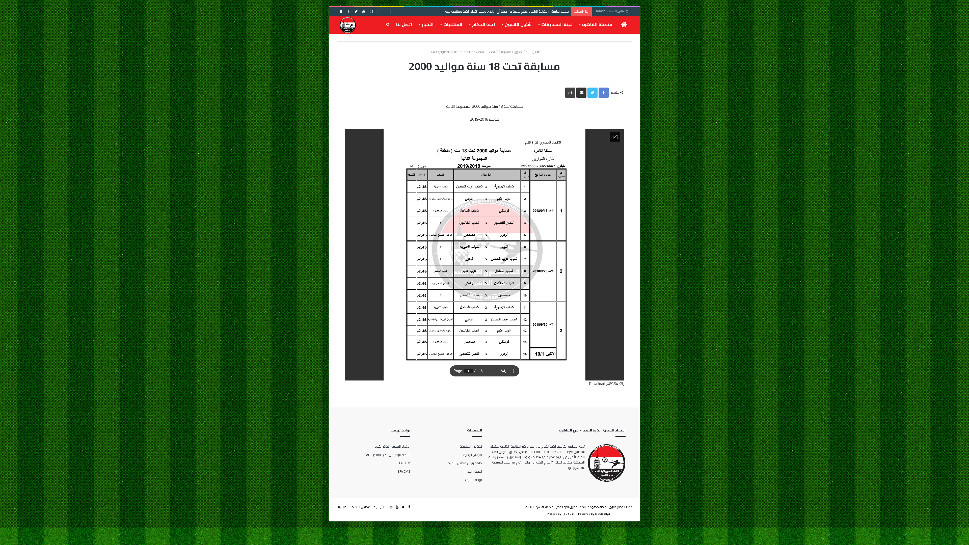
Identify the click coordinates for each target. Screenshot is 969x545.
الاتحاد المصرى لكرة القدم (392, 446)
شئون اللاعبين (518, 24)
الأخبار (428, 24)
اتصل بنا (404, 24)
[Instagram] (371, 11)
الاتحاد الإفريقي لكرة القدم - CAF (387, 455)
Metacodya (602, 513)
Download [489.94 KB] (606, 383)
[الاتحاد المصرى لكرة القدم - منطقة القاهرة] (347, 25)
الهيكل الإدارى (472, 471)
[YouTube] (363, 11)
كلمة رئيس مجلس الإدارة (465, 463)
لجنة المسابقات (556, 24)
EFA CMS (404, 471)
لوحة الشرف (473, 480)
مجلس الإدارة (472, 455)
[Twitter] (356, 11)
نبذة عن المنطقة (471, 446)
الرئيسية (531, 52)
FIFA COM (403, 463)
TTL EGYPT (569, 513)
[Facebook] (348, 11)
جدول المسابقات (510, 52)
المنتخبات (452, 24)
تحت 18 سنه (487, 52)
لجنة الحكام (483, 24)
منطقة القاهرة (597, 24)
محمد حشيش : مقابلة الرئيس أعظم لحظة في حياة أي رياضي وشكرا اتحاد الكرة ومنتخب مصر (506, 11)
